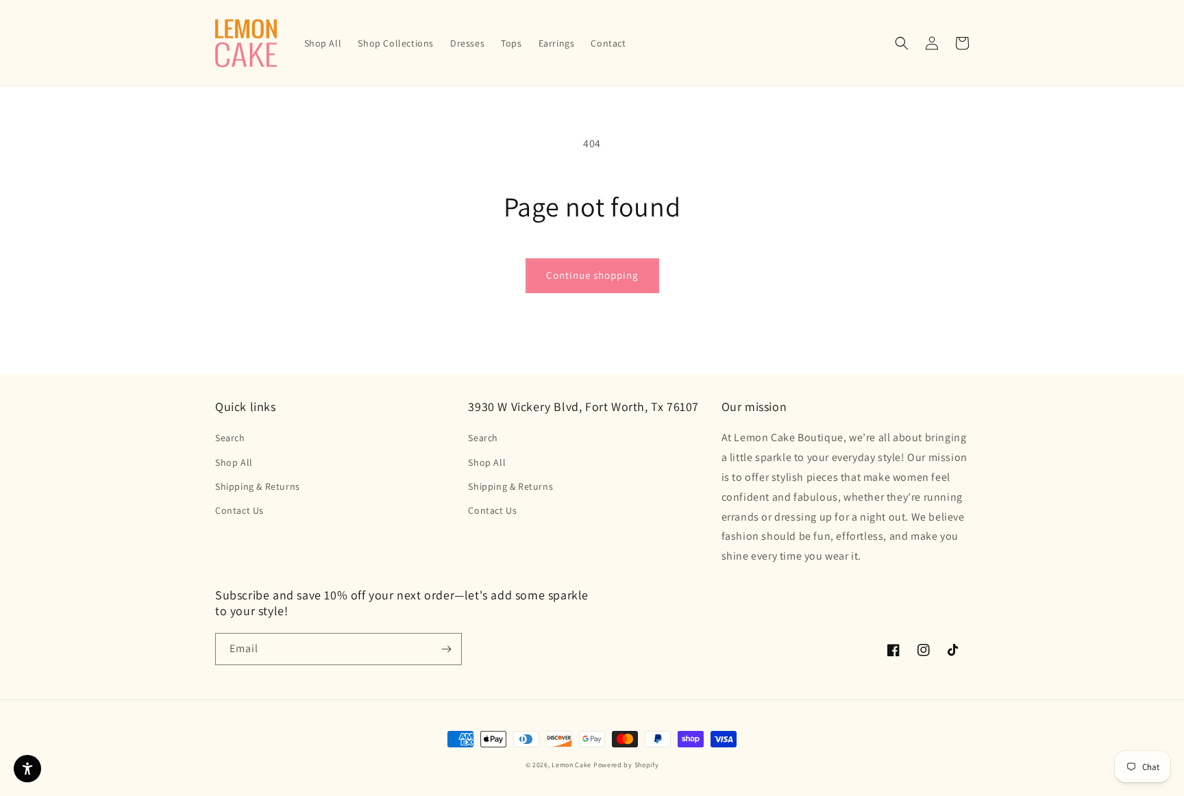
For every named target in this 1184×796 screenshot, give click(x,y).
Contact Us (239, 510)
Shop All (234, 462)
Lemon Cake (571, 764)
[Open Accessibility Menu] (27, 768)
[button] (902, 43)
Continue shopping (592, 275)
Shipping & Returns (257, 486)
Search (230, 438)
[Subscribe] (446, 649)
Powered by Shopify (626, 764)
